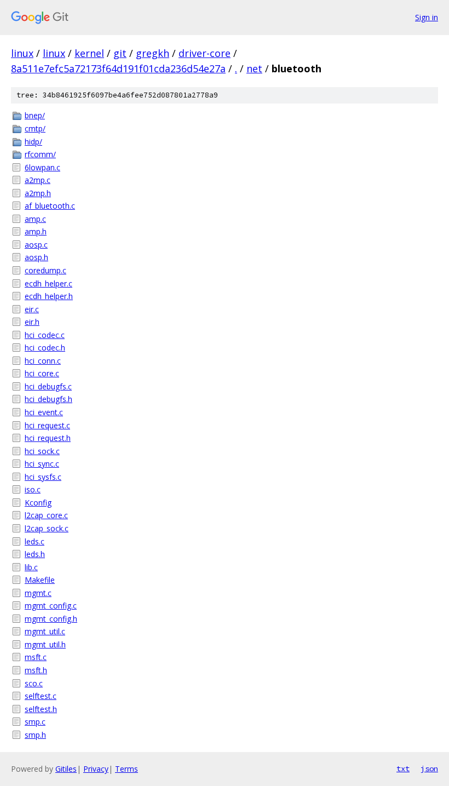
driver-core (205, 53)
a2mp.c (37, 180)
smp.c (35, 721)
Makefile (40, 580)
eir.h (32, 322)
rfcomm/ (40, 154)
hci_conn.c (43, 360)
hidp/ (33, 141)
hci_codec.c (45, 335)
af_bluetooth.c (50, 205)
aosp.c (36, 244)
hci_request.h (48, 438)
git (119, 53)
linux (22, 53)
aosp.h (36, 257)
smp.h (35, 735)
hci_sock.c (42, 451)
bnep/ (35, 115)
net (254, 68)
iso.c (33, 489)
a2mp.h (38, 193)
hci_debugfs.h (48, 399)
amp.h (36, 231)
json (429, 768)
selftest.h (41, 709)
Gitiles (66, 769)
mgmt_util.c (45, 631)
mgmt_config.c (51, 605)
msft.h (36, 670)
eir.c (32, 309)
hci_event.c (44, 412)
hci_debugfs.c (48, 386)
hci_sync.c (42, 463)
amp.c (35, 219)
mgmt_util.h (45, 644)
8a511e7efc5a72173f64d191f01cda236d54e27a (118, 68)
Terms (126, 769)
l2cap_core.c (46, 515)
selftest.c (40, 696)
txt (403, 768)
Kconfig (38, 502)
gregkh (152, 53)
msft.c (36, 657)
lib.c (31, 567)
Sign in (426, 17)
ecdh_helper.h (49, 296)
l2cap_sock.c (46, 528)
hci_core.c (42, 373)
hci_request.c (47, 425)
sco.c (34, 683)
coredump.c (45, 270)
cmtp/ (35, 128)
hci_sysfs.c (43, 477)
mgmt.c (38, 593)
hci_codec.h (45, 347)
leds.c (34, 541)
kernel (89, 53)
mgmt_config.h (51, 618)
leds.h (35, 554)
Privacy (95, 769)
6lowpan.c (42, 167)
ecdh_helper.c (48, 283)
